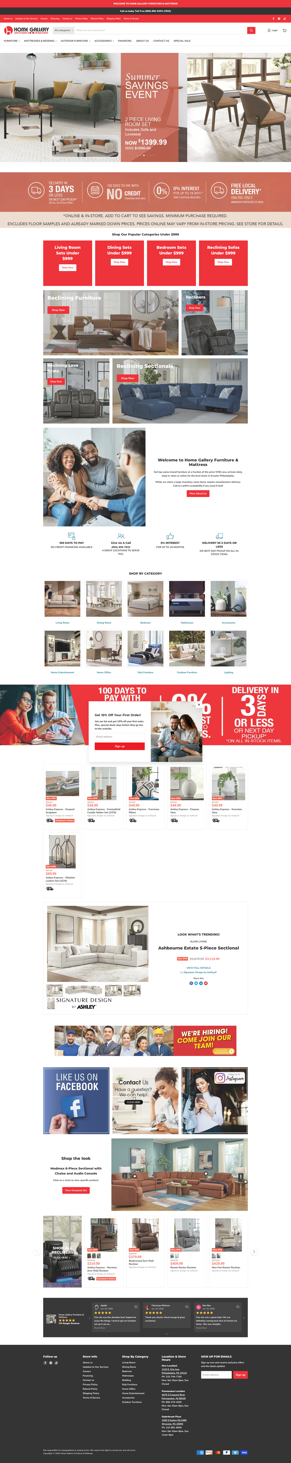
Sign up (120, 746)
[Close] (199, 704)
